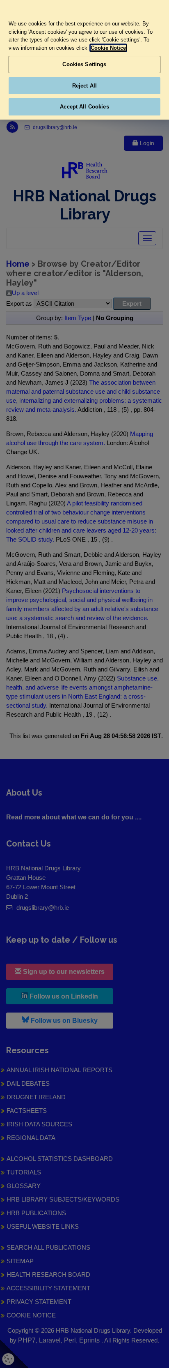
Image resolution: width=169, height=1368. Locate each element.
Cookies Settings (84, 64)
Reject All (84, 86)
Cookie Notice (108, 48)
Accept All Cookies (84, 107)
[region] (84, 60)
